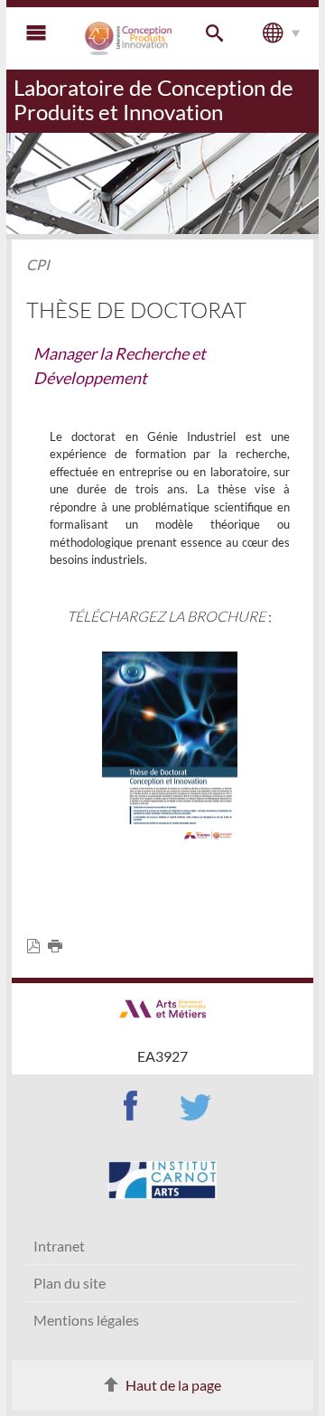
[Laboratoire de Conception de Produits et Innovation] (128, 38)
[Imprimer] (59, 946)
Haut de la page (173, 1384)
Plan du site (69, 1282)
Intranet (59, 1245)
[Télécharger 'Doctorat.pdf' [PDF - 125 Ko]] (169, 745)
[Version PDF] (37, 946)
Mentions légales (86, 1319)
